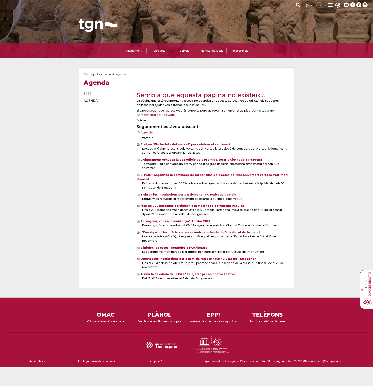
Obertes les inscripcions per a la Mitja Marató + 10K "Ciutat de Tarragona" (198, 259)
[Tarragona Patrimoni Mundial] (212, 353)
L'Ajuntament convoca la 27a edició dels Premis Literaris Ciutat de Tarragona (201, 159)
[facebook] (359, 5)
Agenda (146, 132)
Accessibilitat (38, 361)
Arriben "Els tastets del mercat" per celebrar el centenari (185, 144)
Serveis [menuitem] (184, 50)
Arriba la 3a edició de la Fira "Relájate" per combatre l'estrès (188, 274)
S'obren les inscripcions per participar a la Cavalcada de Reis (188, 194)
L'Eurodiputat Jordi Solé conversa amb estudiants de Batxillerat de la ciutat (200, 232)
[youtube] (346, 5)
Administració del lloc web (155, 115)
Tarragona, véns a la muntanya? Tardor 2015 (175, 221)
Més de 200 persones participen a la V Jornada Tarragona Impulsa (192, 206)
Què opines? (154, 361)
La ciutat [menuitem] (159, 50)
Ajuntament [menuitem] (134, 50)
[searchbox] (298, 5)
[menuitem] (104, 93)
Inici (99, 74)
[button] (337, 6)
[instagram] (365, 5)
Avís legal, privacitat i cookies (96, 361)
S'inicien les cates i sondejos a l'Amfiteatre (173, 247)
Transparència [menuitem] (239, 50)
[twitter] (353, 5)
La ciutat (109, 74)
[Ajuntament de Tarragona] (98, 30)
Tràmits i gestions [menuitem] (211, 50)
